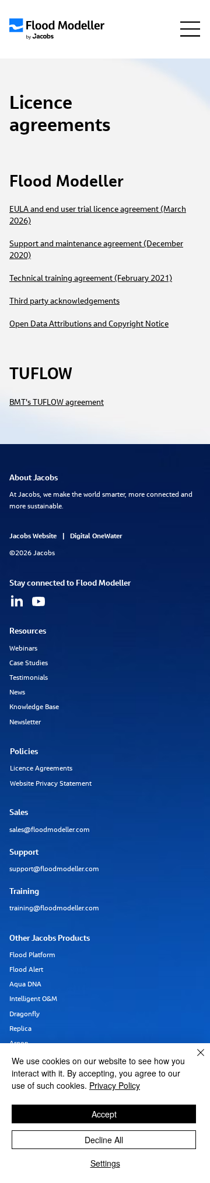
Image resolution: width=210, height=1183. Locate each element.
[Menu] (190, 29)
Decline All (104, 1140)
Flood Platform (32, 955)
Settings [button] (105, 1163)
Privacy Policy (114, 1085)
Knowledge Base (34, 707)
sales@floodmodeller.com (49, 830)
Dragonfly (24, 1014)
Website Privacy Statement (51, 783)
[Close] (194, 1060)
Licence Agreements (41, 768)
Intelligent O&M (33, 999)
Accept (104, 1114)
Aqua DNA (25, 984)
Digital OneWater (96, 536)
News (17, 692)
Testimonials (28, 678)
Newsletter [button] (25, 722)
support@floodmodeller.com (54, 869)
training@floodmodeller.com (54, 908)
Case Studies (28, 663)
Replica (20, 1029)
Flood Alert (27, 970)
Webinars (23, 648)
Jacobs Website (33, 536)
